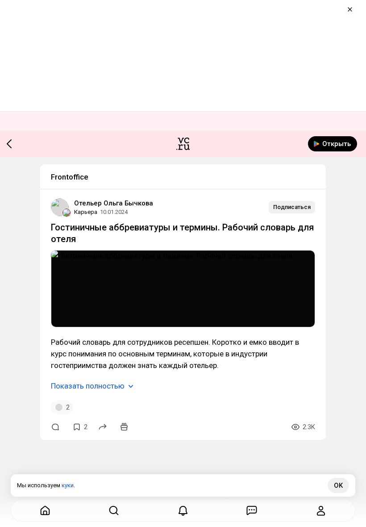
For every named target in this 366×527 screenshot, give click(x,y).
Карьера (85, 212)
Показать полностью (88, 385)
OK (338, 485)
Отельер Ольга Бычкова (113, 203)
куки (68, 485)
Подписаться (292, 207)
